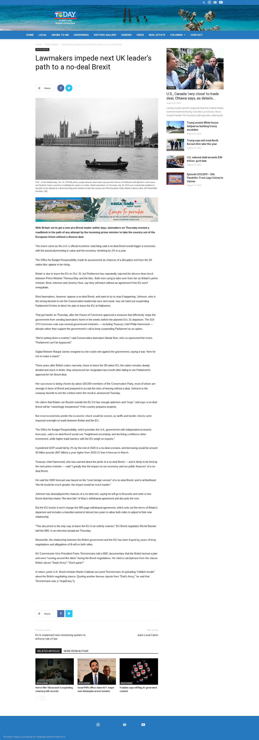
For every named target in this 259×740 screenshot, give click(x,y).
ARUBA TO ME (60, 34)
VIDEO (140, 34)
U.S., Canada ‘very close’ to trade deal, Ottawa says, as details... (192, 96)
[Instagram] (209, 2)
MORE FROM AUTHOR (76, 651)
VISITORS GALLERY (105, 34)
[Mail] (215, 2)
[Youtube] (221, 2)
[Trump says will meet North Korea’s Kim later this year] (175, 145)
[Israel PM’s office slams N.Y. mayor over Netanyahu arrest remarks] (97, 671)
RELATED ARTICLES (49, 651)
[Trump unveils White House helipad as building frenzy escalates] (175, 127)
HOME (30, 34)
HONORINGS (81, 34)
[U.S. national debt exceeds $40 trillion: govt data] (175, 162)
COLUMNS (176, 34)
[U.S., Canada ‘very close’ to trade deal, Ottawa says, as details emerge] (195, 68)
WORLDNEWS (51, 44)
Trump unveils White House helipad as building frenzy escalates (202, 126)
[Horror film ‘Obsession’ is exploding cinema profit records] (54, 671)
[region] (96, 209)
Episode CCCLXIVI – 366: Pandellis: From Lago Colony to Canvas (205, 178)
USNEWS (126, 34)
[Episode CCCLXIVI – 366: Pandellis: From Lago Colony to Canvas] (175, 179)
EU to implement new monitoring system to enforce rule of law (60, 637)
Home (38, 44)
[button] (204, 2)
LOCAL (43, 34)
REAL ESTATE (157, 34)
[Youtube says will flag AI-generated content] (139, 671)
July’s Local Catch (147, 635)
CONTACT (196, 34)
